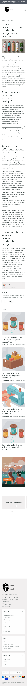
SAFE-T (6, 682)
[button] (2, 9)
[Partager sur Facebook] (6, 301)
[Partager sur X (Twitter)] (3, 301)
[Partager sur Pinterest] (10, 301)
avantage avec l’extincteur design (11, 127)
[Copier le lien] (13, 301)
